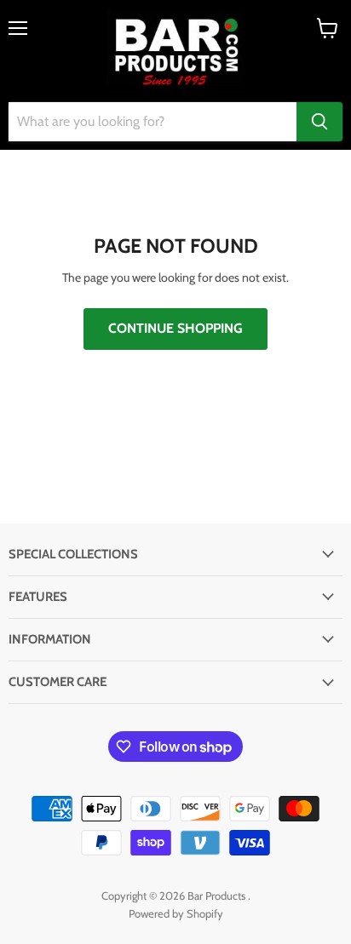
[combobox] (152, 121)
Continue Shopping (175, 328)
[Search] (319, 121)
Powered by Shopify (176, 913)
